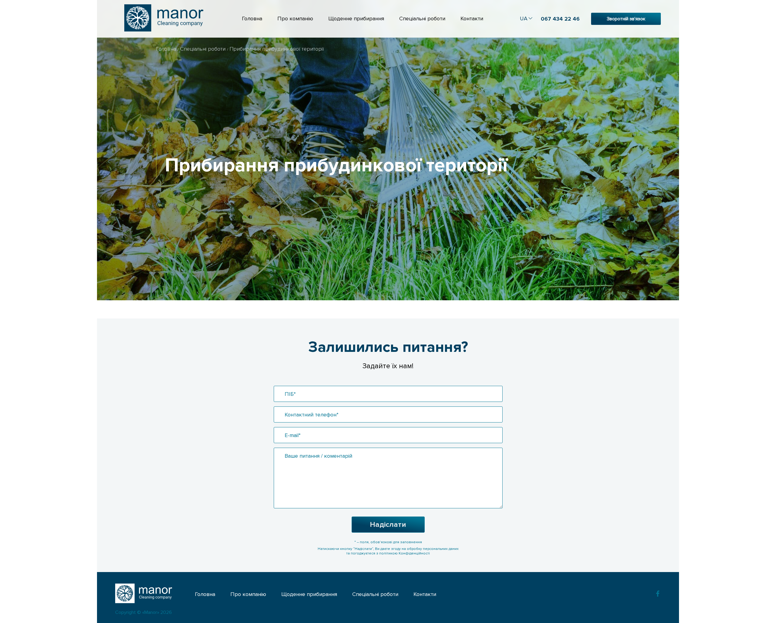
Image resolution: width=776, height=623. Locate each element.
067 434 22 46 (560, 18)
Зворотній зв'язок (626, 19)
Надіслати (388, 524)
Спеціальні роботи (422, 18)
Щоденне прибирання (356, 18)
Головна (252, 18)
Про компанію (295, 18)
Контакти (471, 18)
